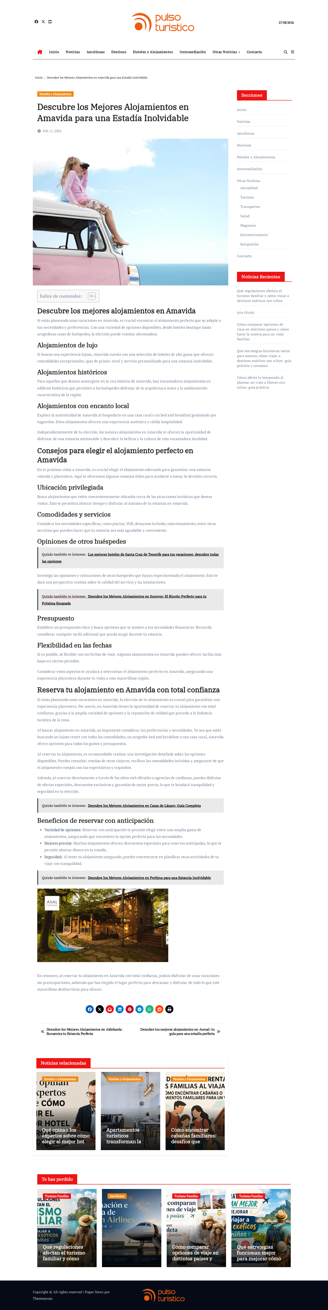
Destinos (118, 51)
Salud (244, 215)
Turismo (247, 197)
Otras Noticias (225, 51)
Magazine (248, 225)
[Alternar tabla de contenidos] (90, 296)
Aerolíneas (96, 51)
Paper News (94, 1291)
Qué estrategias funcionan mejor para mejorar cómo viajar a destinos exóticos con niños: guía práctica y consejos (264, 358)
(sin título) (245, 312)
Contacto (254, 51)
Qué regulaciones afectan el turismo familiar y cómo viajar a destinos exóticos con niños (263, 295)
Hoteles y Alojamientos (153, 51)
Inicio (54, 51)
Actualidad (249, 187)
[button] (292, 52)
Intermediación (193, 51)
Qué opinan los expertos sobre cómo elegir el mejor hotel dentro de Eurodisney (66, 1141)
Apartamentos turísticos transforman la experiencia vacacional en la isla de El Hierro (129, 1144)
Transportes (250, 206)
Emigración (249, 244)
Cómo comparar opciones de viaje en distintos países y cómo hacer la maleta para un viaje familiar (263, 331)
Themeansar (42, 1298)
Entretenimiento (254, 234)
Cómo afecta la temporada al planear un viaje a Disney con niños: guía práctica (261, 382)
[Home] (40, 52)
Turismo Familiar (57, 1196)
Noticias (73, 51)
